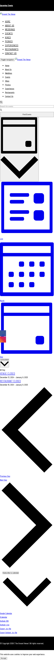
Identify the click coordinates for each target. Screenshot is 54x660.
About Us (9, 25)
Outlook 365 (4, 621)
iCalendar (3, 617)
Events (9, 33)
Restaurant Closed (10, 381)
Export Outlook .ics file (8, 632)
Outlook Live (4, 624)
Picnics (9, 41)
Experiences (11, 45)
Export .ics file (5, 628)
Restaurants (11, 49)
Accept (3, 658)
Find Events (27, 114)
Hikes (8, 37)
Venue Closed (7, 373)
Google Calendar (6, 613)
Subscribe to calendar (11, 573)
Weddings (10, 29)
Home (7, 21)
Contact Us (11, 53)
